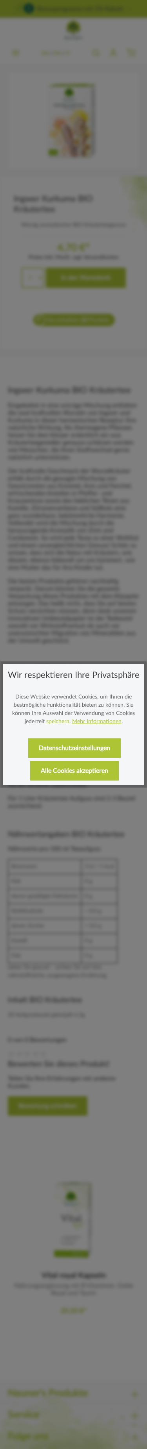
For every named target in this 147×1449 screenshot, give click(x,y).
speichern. (58, 721)
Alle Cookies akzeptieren (74, 771)
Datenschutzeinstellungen (74, 748)
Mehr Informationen (97, 721)
